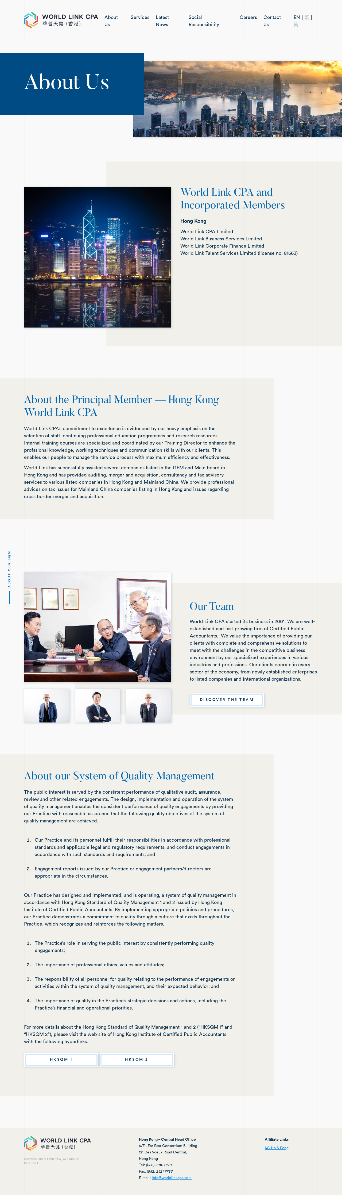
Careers (248, 17)
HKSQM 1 (61, 1059)
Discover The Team (227, 700)
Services (140, 17)
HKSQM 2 (137, 1059)
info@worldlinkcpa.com (172, 1178)
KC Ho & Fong (277, 1148)
